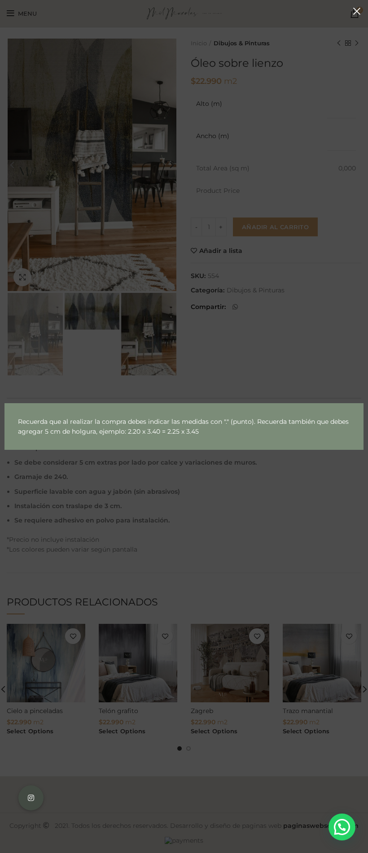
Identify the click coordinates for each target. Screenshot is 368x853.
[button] (342, 827)
